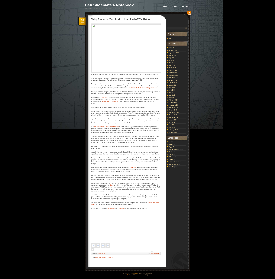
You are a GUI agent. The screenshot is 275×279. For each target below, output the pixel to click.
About (170, 38)
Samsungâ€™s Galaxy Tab (110, 101)
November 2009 (173, 107)
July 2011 (172, 58)
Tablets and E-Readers (107, 257)
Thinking (185, 7)
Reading (175, 7)
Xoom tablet (104, 97)
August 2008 (172, 120)
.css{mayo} (135, 273)
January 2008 (173, 132)
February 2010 (173, 100)
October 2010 (173, 80)
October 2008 (173, 115)
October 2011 (173, 50)
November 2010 (173, 77)
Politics (171, 157)
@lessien (121, 208)
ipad (100, 257)
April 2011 (172, 65)
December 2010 (173, 75)
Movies (171, 152)
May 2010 (172, 92)
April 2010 (172, 95)
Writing (164, 7)
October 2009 (173, 110)
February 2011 (173, 70)
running (171, 159)
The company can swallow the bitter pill (106, 127)
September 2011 (174, 53)
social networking (174, 162)
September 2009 (174, 112)
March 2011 (172, 68)
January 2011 (173, 72)
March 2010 (172, 97)
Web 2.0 (171, 167)
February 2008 (173, 130)
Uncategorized (173, 164)
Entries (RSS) (132, 275)
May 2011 (172, 63)
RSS (188, 14)
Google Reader (101, 253)
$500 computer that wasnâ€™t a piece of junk (143, 88)
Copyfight (172, 147)
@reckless (111, 208)
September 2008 (174, 117)
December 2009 (173, 105)
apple (96, 257)
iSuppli (112, 185)
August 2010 (172, 85)
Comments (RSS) (143, 275)
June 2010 (172, 90)
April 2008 (172, 125)
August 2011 (172, 55)
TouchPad (132, 167)
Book (170, 144)
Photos (171, 154)
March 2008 (172, 127)
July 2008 (172, 122)
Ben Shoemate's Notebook (109, 5)
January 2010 (173, 102)
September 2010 (174, 82)
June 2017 (172, 48)
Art (169, 142)
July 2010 (172, 87)
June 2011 (172, 60)
